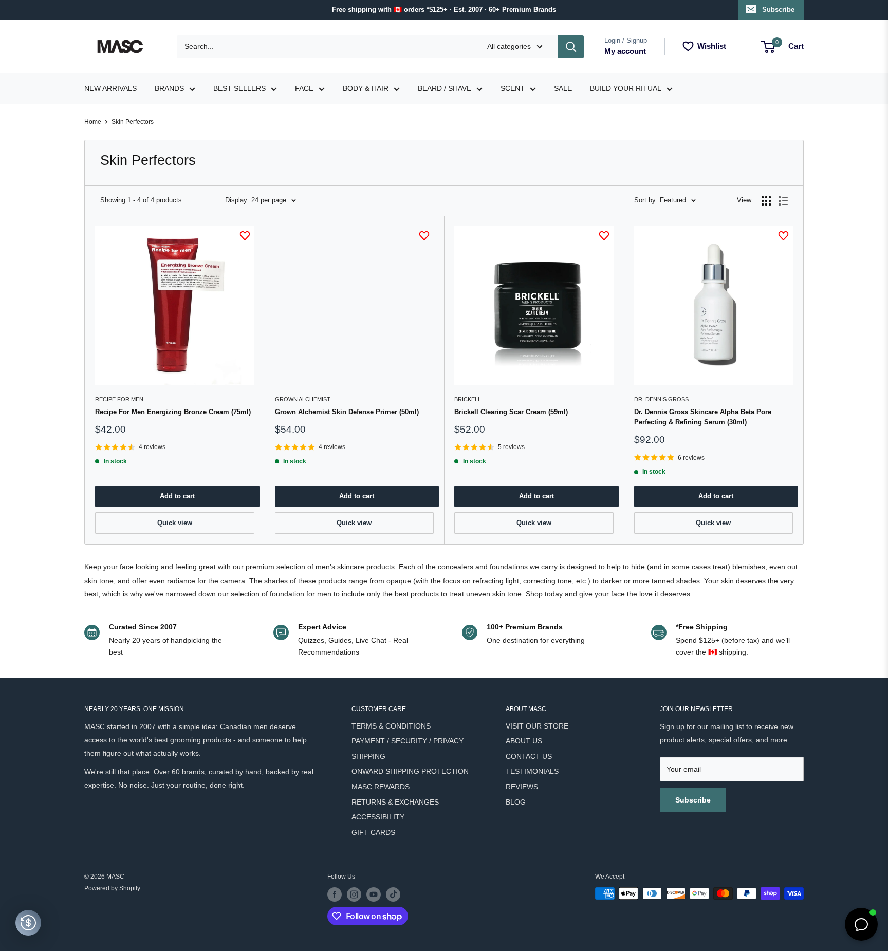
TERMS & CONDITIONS (391, 726)
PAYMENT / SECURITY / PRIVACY (407, 741)
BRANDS (169, 88)
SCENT (513, 88)
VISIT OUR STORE (537, 726)
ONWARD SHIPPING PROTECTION (410, 771)
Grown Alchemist (302, 399)
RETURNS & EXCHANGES (395, 802)
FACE (304, 88)
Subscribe (778, 9)
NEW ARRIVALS (110, 88)
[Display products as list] (783, 201)
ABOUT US (524, 741)
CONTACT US (529, 756)
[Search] (571, 46)
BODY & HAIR (365, 88)
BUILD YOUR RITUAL (625, 88)
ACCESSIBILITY (377, 817)
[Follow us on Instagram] (354, 894)
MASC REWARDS (380, 786)
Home (92, 121)
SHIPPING (368, 756)
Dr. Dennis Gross (661, 399)
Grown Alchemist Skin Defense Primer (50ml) (347, 412)
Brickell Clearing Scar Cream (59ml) (511, 412)
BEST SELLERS (239, 88)
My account (625, 51)
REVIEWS (522, 786)
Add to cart (177, 496)
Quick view (174, 523)
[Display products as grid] (766, 201)
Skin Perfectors (133, 121)
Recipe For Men (119, 399)
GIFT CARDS (373, 832)
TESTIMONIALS (532, 771)
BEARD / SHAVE (444, 88)
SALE (563, 88)
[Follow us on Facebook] (334, 894)
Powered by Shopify (112, 888)
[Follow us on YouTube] (373, 894)
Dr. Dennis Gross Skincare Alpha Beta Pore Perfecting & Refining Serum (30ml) (702, 417)
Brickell (467, 399)
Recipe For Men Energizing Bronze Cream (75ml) (173, 412)
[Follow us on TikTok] (393, 894)
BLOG (516, 802)
